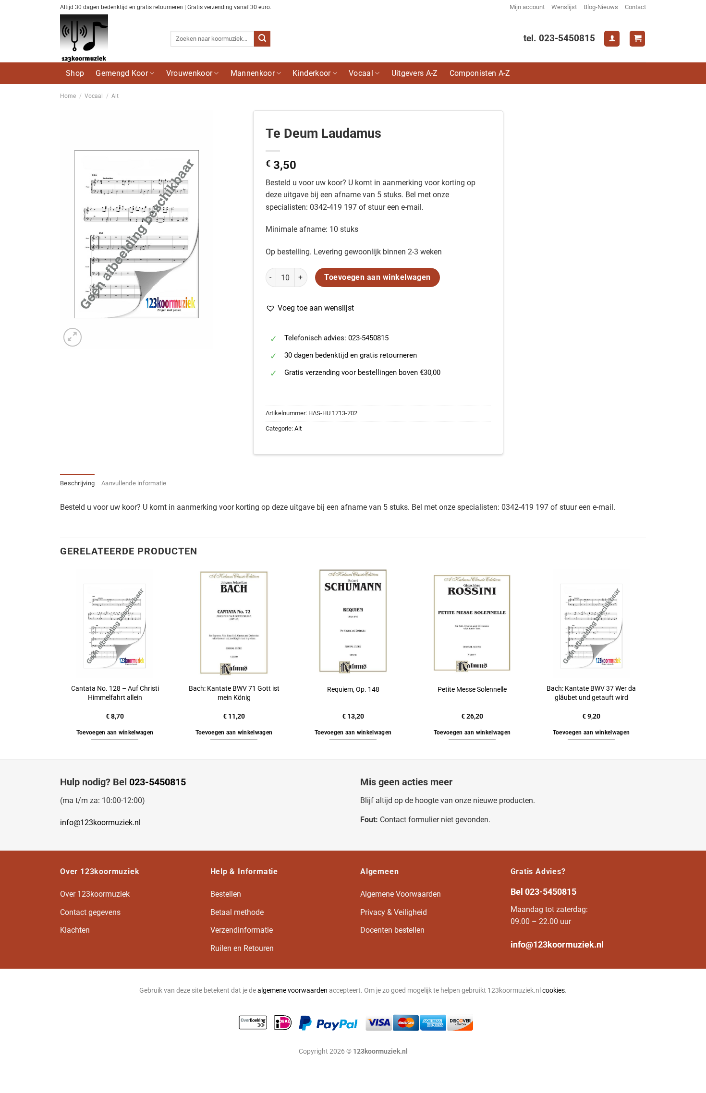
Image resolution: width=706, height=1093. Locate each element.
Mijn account (527, 7)
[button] (310, 308)
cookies (553, 990)
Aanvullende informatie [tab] (134, 483)
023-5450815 (157, 782)
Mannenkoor (253, 73)
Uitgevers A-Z (414, 73)
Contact (635, 7)
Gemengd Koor (122, 73)
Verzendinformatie (241, 930)
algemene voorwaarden (292, 990)
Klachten (75, 930)
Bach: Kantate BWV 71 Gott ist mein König (234, 693)
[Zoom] (72, 337)
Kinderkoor (311, 73)
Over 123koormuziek (95, 894)
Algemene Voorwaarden (400, 894)
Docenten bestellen (392, 930)
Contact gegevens (90, 912)
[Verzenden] (262, 39)
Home (68, 96)
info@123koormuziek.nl (100, 822)
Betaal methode (237, 912)
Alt (115, 96)
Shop (75, 73)
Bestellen (225, 894)
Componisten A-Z (480, 73)
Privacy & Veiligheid (393, 912)
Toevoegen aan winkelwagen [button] (115, 732)
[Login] (612, 39)
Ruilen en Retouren (242, 948)
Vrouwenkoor (189, 73)
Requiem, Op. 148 (353, 689)
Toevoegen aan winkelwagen (377, 277)
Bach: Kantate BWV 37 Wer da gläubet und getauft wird (591, 693)
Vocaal (361, 73)
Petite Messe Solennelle (472, 689)
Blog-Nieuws (601, 7)
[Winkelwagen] (637, 39)
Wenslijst (564, 7)
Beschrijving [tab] (77, 483)
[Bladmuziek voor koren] (108, 38)
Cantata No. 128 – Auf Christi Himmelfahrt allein (115, 693)
